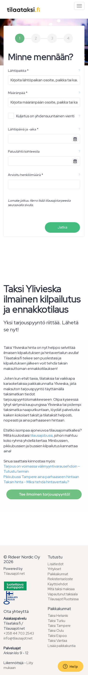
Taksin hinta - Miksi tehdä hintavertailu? (36, 481)
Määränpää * (17, 93)
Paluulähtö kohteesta (24, 151)
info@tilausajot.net (18, 638)
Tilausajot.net (14, 573)
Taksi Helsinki (58, 615)
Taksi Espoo (57, 635)
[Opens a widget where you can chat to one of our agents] (70, 667)
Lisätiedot (55, 564)
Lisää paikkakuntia (62, 645)
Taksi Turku (56, 620)
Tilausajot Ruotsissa (63, 599)
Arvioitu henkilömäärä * (25, 175)
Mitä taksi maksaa (61, 589)
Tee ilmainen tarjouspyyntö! (44, 494)
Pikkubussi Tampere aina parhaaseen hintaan (41, 476)
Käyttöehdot (58, 584)
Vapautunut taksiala (63, 594)
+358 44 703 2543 (19, 633)
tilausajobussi (41, 435)
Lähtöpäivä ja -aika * (23, 129)
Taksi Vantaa (57, 640)
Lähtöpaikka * (18, 70)
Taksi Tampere (59, 625)
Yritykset (54, 569)
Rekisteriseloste (60, 579)
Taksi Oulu (56, 630)
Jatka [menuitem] (62, 227)
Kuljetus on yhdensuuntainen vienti (45, 116)
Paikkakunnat (58, 574)
